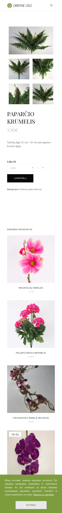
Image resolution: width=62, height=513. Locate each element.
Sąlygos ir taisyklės (44, 494)
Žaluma (38, 189)
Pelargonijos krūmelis (31, 353)
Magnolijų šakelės (31, 288)
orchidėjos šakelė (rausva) (31, 418)
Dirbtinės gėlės (26, 189)
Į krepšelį (20, 178)
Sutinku (31, 505)
